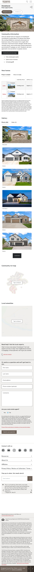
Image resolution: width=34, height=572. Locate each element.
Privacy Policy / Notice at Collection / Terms (16, 468)
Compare (12, 83)
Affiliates (5, 464)
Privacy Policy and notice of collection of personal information (16, 427)
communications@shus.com (8, 515)
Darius (4, 94)
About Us (5, 460)
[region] (17, 89)
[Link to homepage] (6, 2)
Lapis (4, 85)
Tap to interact (17, 282)
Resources (5, 456)
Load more (17, 255)
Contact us (18, 12)
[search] (27, 2)
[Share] (31, 7)
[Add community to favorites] (31, 17)
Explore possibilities (17, 569)
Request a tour (7, 12)
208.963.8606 (7, 354)
